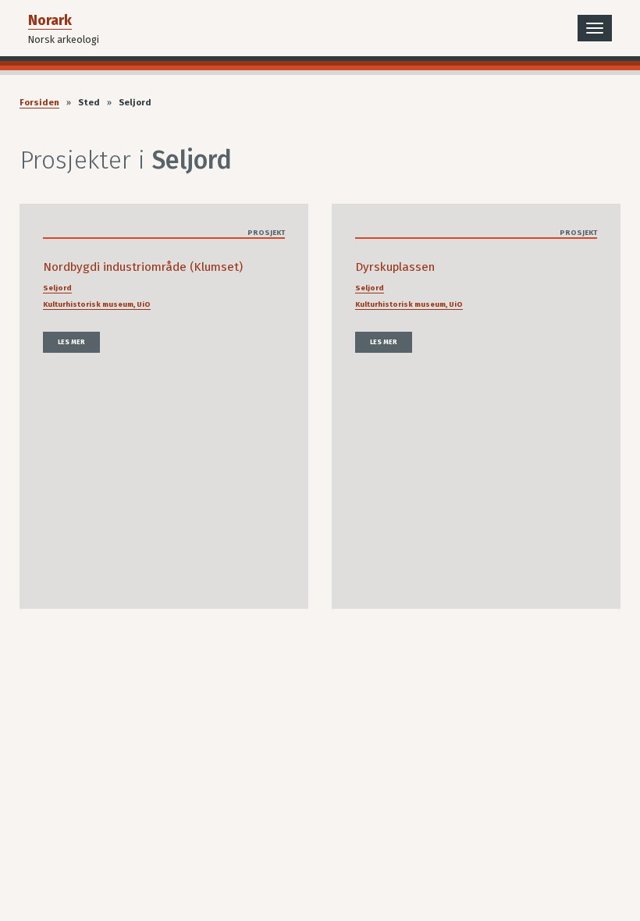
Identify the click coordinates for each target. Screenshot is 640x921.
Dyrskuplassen (395, 267)
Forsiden (39, 103)
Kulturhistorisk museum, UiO (97, 304)
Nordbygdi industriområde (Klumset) (143, 267)
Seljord (57, 288)
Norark (50, 20)
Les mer (71, 342)
